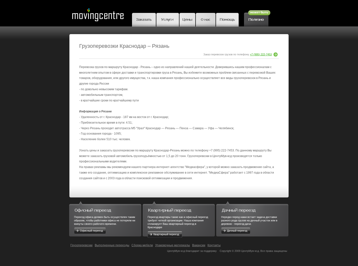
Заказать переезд (144, 19)
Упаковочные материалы (172, 245)
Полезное (257, 18)
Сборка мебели (142, 245)
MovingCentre (97, 13)
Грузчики (167, 19)
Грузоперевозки (81, 245)
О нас (206, 19)
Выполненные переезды (112, 245)
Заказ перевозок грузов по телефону (237, 54)
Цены (187, 19)
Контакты (214, 245)
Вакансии (198, 245)
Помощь (227, 19)
